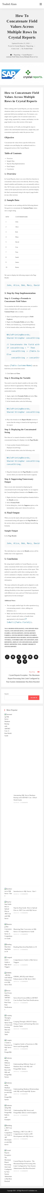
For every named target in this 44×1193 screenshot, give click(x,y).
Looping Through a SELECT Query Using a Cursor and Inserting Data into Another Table (26, 1024)
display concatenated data (22, 642)
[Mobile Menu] (41, 4)
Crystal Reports (20, 46)
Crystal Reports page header (15, 637)
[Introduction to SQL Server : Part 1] (8, 892)
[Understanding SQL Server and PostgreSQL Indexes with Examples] (8, 1112)
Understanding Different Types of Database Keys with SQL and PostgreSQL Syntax (24, 1066)
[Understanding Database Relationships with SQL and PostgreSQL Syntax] (8, 1091)
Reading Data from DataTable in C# (25, 947)
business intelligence (16, 628)
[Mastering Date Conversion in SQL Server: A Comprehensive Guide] (8, 931)
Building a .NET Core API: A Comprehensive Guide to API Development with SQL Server (23, 1134)
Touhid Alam (9, 4)
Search (7, 694)
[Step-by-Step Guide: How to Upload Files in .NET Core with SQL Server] (8, 910)
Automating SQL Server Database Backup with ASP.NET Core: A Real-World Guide (25, 797)
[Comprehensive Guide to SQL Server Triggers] (8, 962)
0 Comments (24, 802)
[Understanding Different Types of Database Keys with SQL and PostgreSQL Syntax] (8, 1067)
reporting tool (15, 644)
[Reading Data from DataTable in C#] (8, 948)
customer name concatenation (23, 639)
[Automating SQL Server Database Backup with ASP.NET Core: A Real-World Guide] (8, 798)
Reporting (30, 46)
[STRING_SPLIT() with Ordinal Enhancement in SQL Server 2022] (8, 979)
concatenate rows (17, 630)
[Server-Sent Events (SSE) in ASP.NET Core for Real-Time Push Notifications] (8, 1000)
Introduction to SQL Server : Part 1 (25, 891)
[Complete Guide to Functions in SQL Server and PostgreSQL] (8, 1046)
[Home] (11, 55)
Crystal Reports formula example (24, 635)
